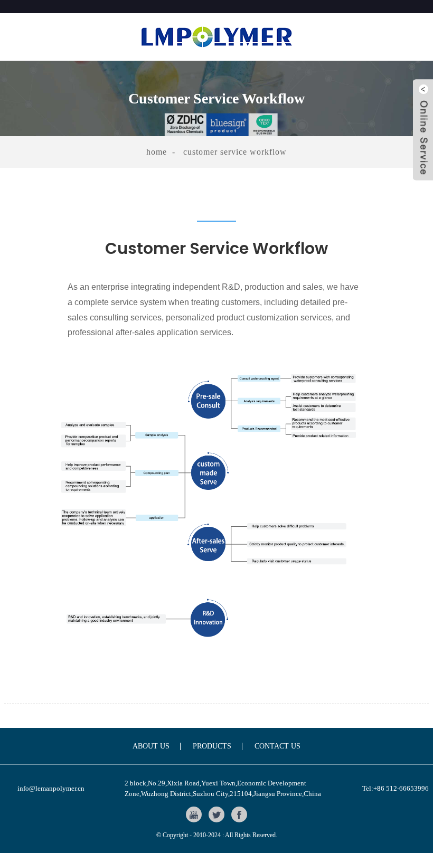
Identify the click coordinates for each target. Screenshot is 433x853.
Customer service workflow (235, 151)
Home (156, 151)
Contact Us (277, 746)
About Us (151, 746)
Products (212, 746)
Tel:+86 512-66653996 (395, 788)
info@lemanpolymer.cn (50, 788)
